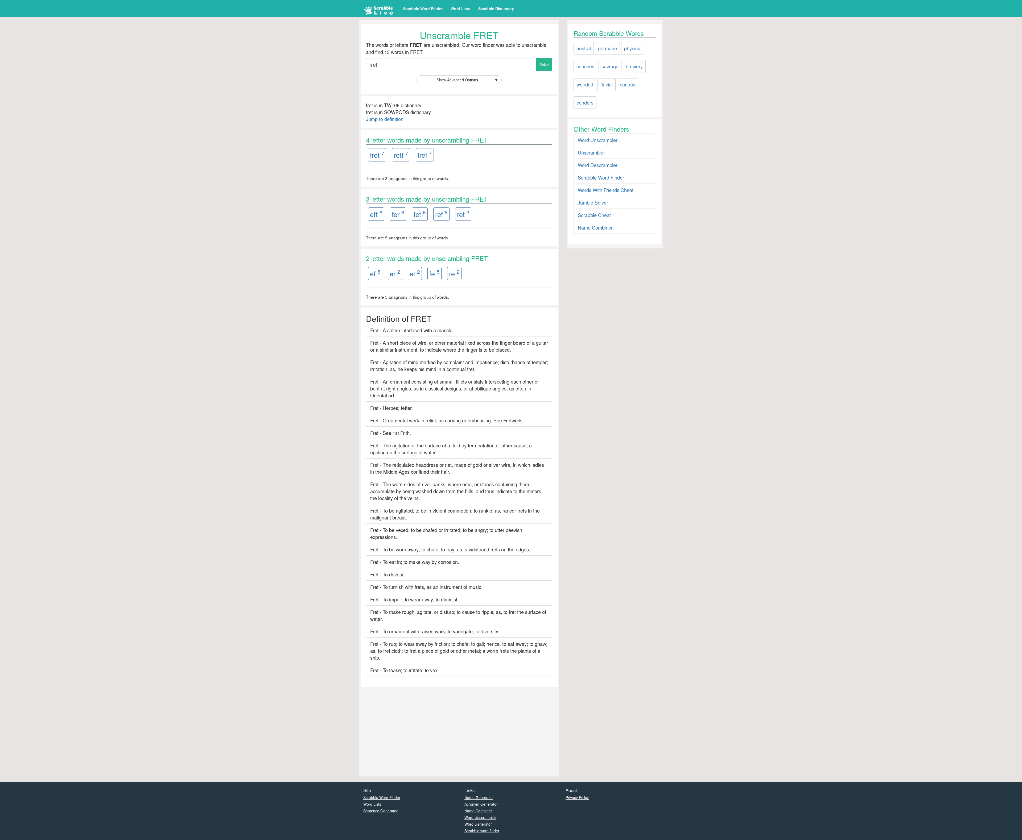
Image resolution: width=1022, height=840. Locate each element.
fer (398, 214)
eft (376, 214)
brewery (634, 66)
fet (420, 214)
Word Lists (460, 8)
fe (434, 273)
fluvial (606, 84)
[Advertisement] (459, 727)
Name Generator (478, 797)
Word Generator (478, 824)
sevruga (610, 66)
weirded (584, 84)
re (454, 273)
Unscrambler (591, 152)
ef (375, 273)
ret (463, 214)
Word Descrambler (597, 164)
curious (627, 84)
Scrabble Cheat (594, 214)
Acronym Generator (481, 804)
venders (585, 102)
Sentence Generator (380, 810)
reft (401, 154)
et (415, 273)
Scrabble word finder (481, 830)
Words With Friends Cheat (605, 189)
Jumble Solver (593, 202)
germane (607, 48)
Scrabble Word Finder (423, 8)
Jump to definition (384, 118)
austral (583, 48)
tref (425, 154)
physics (632, 48)
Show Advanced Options (467, 79)
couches (585, 66)
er (395, 273)
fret (377, 154)
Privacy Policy (577, 797)
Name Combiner (595, 227)
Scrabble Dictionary (496, 8)
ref (441, 214)
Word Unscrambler (597, 139)
